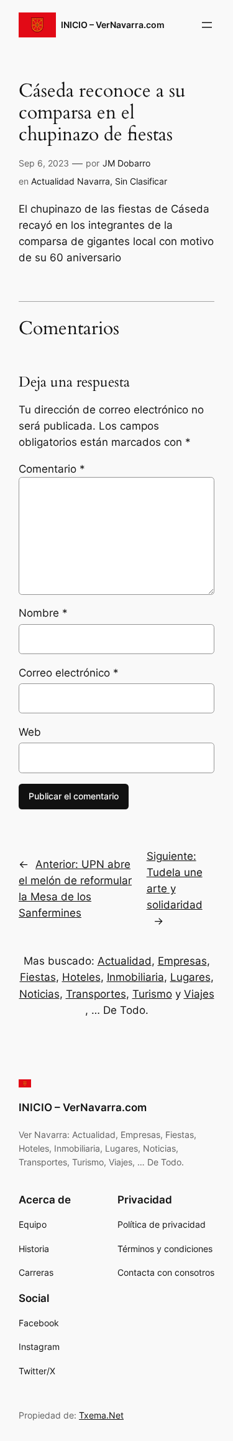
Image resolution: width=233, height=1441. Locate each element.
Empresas (182, 961)
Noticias (39, 994)
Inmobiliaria (135, 977)
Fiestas (38, 977)
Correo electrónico (69, 673)
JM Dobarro (126, 163)
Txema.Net (101, 1415)
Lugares (190, 977)
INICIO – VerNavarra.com (113, 24)
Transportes (96, 994)
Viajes (199, 994)
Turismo (152, 994)
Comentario (52, 469)
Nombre (43, 613)
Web (30, 732)
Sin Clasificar (141, 181)
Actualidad (125, 961)
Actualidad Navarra (70, 181)
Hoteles (81, 977)
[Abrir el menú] (206, 24)
